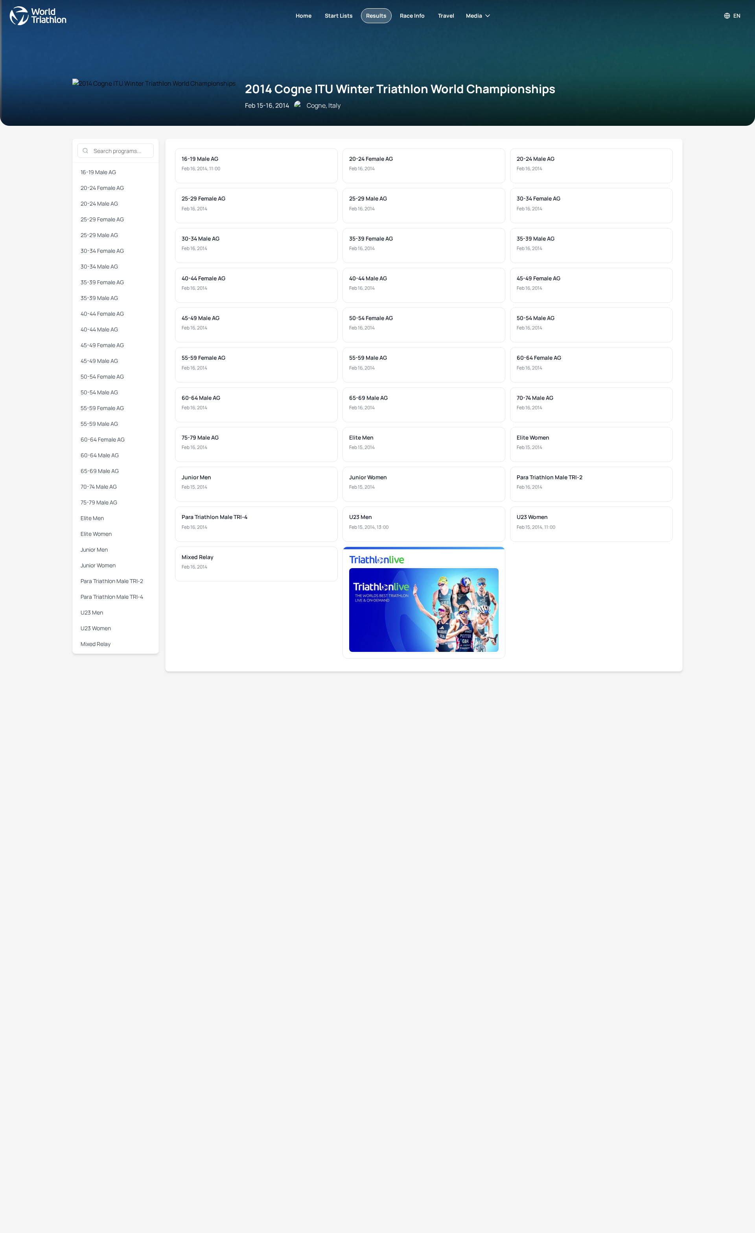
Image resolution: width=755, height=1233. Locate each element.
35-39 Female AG (102, 282)
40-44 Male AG (99, 329)
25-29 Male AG (99, 235)
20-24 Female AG (102, 187)
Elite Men (92, 518)
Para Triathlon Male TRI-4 (112, 596)
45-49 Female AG (102, 345)
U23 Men (92, 612)
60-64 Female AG (103, 439)
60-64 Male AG (100, 455)
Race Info (412, 15)
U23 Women (96, 628)
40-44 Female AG (102, 313)
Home (303, 15)
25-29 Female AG (102, 219)
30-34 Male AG (99, 266)
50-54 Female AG (102, 376)
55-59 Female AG (102, 408)
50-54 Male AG (99, 392)
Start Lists (339, 15)
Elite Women (96, 533)
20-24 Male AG (99, 203)
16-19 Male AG (98, 172)
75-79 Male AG (99, 502)
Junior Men (94, 549)
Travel (446, 15)
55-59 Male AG (99, 423)
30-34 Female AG (102, 250)
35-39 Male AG (99, 298)
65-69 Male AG (100, 471)
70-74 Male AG (99, 486)
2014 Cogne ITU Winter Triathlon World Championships (400, 89)
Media (474, 15)
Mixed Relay (95, 644)
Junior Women (98, 565)
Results (376, 15)
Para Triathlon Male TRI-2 (112, 581)
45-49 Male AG (99, 360)
